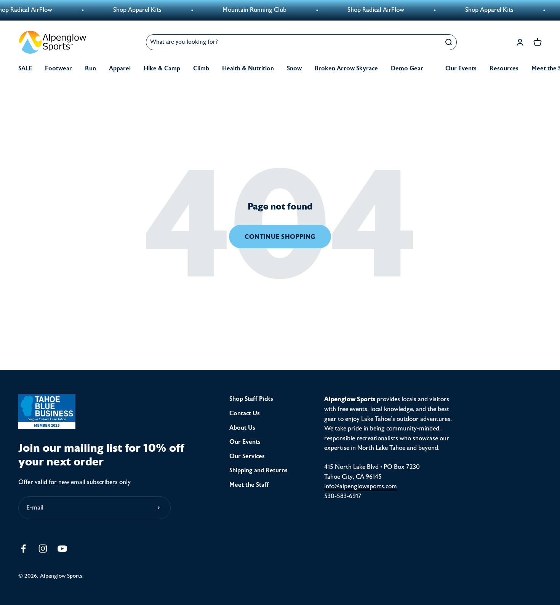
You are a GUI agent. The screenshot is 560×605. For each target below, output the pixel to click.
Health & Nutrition (248, 68)
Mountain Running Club (245, 9)
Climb (201, 68)
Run (90, 68)
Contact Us (244, 413)
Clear (430, 42)
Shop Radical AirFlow (366, 9)
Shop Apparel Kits (128, 9)
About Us (242, 427)
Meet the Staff (249, 484)
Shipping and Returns (258, 470)
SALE (25, 68)
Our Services (247, 456)
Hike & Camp (162, 68)
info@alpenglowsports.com (360, 486)
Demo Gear (407, 68)
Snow (294, 68)
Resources (504, 68)
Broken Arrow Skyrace (346, 68)
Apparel (120, 68)
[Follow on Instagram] (43, 548)
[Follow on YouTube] (62, 548)
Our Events (461, 68)
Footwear (58, 68)
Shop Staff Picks (251, 398)
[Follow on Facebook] (23, 548)
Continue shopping (280, 236)
